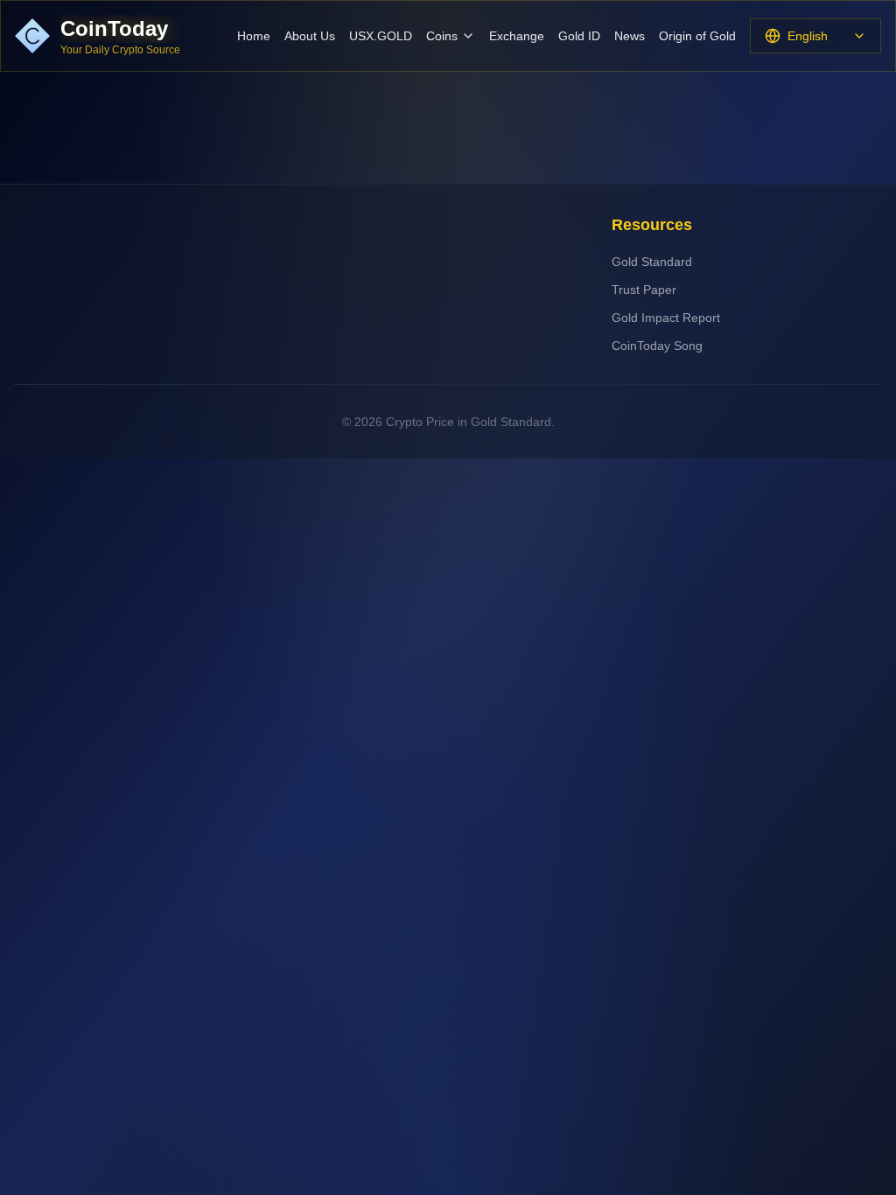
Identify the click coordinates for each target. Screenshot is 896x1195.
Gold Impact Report (666, 318)
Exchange (516, 36)
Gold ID (579, 36)
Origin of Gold (697, 36)
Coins (442, 36)
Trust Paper (644, 290)
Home (253, 36)
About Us (309, 36)
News (629, 36)
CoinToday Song (657, 346)
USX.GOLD (380, 36)
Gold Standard (652, 262)
